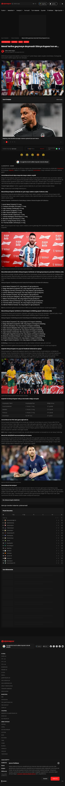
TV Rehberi (50, 10)
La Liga (3, 672)
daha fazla (59, 99)
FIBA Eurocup (4, 705)
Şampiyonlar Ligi (5, 678)
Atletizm (3, 732)
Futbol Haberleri (15, 38)
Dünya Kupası (4, 691)
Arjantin (20, 41)
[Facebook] (59, 149)
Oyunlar (43, 10)
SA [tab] (52, 514)
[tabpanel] (32, 540)
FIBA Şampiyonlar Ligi (6, 702)
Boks (2, 735)
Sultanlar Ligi (5, 718)
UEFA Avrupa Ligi (5, 680)
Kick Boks (4, 737)
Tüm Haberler (35, 10)
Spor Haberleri (4, 38)
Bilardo (3, 746)
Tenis (2, 740)
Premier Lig (4, 669)
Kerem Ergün (11, 50)
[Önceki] (4, 142)
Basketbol (11, 10)
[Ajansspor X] (54, 646)
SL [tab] (3, 514)
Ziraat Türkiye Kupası (7, 686)
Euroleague (4, 699)
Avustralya (26, 41)
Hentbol (3, 724)
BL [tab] (61, 514)
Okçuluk (3, 751)
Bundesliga (4, 667)
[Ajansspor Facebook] (51, 646)
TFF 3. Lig (3, 664)
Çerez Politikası (5, 759)
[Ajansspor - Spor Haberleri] (6, 3)
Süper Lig (3, 656)
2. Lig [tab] (24, 514)
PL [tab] (33, 514)
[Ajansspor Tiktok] (60, 646)
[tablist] (32, 515)
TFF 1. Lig (3, 659)
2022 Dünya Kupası (6, 41)
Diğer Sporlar (58, 10)
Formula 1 (27, 10)
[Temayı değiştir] (61, 3)
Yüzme (3, 743)
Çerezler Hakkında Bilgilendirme (26, 774)
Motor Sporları (5, 729)
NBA (2, 697)
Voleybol (18, 10)
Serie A (3, 675)
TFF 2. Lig (3, 661)
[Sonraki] (61, 142)
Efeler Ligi (4, 716)
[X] (62, 149)
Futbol (3, 10)
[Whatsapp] (56, 149)
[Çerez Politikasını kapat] (58, 763)
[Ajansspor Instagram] (57, 646)
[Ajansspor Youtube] (63, 646)
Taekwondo (4, 754)
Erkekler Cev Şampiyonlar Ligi (9, 713)
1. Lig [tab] (13, 514)
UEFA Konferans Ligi (6, 683)
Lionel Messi (14, 41)
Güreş (3, 727)
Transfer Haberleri (6, 688)
